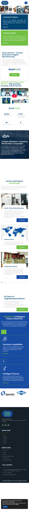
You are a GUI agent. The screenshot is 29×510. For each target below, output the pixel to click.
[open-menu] (26, 3)
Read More (5, 42)
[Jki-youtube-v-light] (6, 425)
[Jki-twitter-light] (3, 425)
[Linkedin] (8, 425)
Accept (5, 506)
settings (17, 504)
